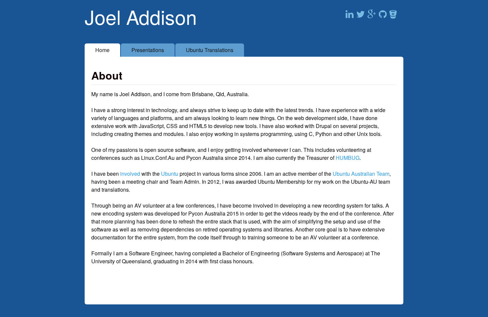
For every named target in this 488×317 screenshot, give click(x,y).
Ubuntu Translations (209, 50)
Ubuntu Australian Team (361, 173)
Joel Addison (141, 16)
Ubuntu (169, 173)
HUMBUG (348, 157)
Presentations (147, 50)
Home (102, 50)
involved (130, 173)
